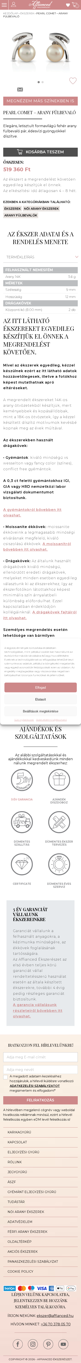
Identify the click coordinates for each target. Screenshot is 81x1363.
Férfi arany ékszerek (27, 1232)
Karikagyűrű (19, 1132)
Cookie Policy (20, 1271)
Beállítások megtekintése (40, 711)
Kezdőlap (10, 13)
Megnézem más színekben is (40, 101)
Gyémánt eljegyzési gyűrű (32, 1192)
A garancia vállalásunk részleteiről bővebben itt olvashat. (37, 1010)
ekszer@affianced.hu (55, 1316)
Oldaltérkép (20, 1242)
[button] (39, 82)
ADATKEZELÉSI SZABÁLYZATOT (35, 1086)
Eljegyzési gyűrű (23, 1152)
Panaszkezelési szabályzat (33, 1262)
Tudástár (16, 1202)
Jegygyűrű (17, 1172)
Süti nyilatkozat (24, 719)
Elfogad (40, 687)
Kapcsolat (17, 1142)
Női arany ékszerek (41, 209)
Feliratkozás (40, 1100)
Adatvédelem (20, 1222)
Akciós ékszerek (23, 1252)
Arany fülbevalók (20, 215)
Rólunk (15, 1162)
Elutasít (40, 699)
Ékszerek (27, 13)
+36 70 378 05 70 (56, 1324)
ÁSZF (12, 1182)
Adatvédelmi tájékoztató (51, 719)
